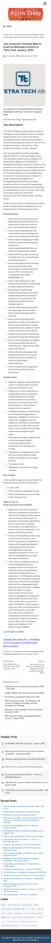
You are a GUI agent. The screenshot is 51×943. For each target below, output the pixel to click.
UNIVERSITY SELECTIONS (10, 926)
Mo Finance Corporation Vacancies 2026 (22, 697)
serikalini (5, 917)
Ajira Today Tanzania (24, 938)
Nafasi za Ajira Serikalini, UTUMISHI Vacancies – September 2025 (22, 849)
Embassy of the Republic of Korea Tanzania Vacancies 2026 (20, 826)
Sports (40, 917)
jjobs (32, 909)
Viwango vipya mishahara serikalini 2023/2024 (25, 759)
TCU (2, 921)
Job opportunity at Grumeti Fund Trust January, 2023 (11, 666)
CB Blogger (33, 940)
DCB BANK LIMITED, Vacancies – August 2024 (25, 743)
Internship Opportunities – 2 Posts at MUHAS (22, 869)
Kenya (9, 913)
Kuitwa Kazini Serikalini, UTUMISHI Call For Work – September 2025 (24, 854)
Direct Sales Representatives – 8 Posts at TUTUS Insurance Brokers (23, 890)
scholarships (36, 913)
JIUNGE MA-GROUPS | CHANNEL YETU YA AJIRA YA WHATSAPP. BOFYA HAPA (21, 643)
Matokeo (18, 913)
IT (27, 909)
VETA (23, 926)
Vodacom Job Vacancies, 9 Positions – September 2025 (23, 879)
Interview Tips (19, 909)
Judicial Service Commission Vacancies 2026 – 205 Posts (26, 791)
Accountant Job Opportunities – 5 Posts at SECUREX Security (23, 775)
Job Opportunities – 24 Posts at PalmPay (20, 894)
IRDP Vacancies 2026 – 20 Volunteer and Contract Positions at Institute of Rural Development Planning (22, 703)
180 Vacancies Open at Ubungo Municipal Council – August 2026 (23, 717)
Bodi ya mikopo (14, 905)
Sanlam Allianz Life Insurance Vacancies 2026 (24, 693)
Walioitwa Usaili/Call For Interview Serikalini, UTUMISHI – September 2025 (24, 752)
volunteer (32, 926)
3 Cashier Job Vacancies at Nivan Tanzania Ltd (22, 844)
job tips (40, 909)
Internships (6, 909)
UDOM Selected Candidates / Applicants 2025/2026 (24, 872)
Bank (3, 905)
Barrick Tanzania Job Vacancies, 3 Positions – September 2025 (21, 885)
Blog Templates (19, 940)
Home (5, 34)
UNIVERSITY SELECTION (28, 921)
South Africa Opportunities (23, 917)
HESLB (36, 905)
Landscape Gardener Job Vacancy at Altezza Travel (24, 875)
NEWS (27, 913)
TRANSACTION (12, 921)
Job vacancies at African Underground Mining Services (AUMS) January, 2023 (35, 668)
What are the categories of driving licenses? (24, 767)
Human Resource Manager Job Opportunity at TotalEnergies (22, 865)
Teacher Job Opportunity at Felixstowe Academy (23, 836)
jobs (11, 34)
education (27, 905)
